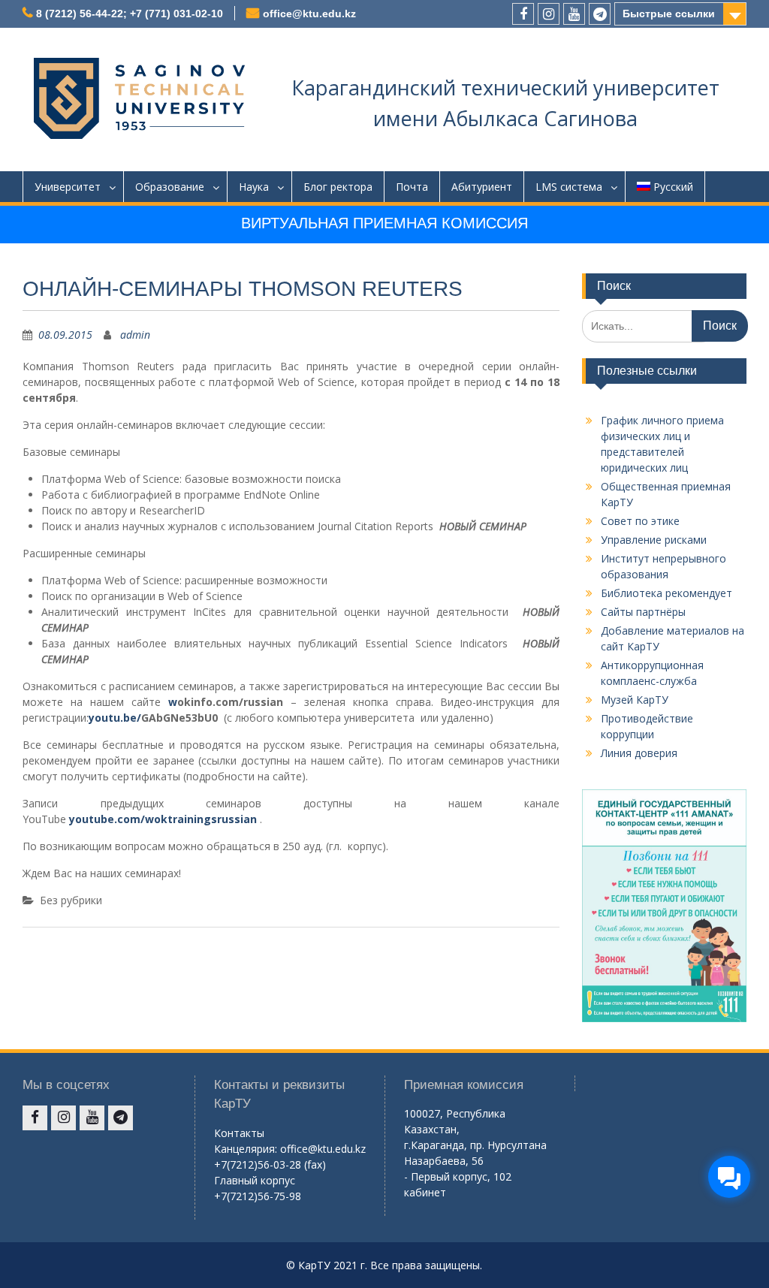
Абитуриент (481, 186)
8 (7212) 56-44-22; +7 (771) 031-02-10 (129, 14)
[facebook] (523, 14)
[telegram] (600, 14)
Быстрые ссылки (669, 14)
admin (135, 334)
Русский (673, 186)
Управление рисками (654, 539)
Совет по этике (640, 521)
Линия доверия (639, 753)
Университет (68, 186)
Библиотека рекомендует (666, 593)
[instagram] (548, 14)
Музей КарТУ (634, 699)
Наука (254, 186)
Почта (412, 186)
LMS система (568, 186)
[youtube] (574, 14)
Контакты (239, 1133)
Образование (169, 186)
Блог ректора (337, 186)
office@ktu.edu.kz (309, 14)
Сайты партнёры (643, 612)
